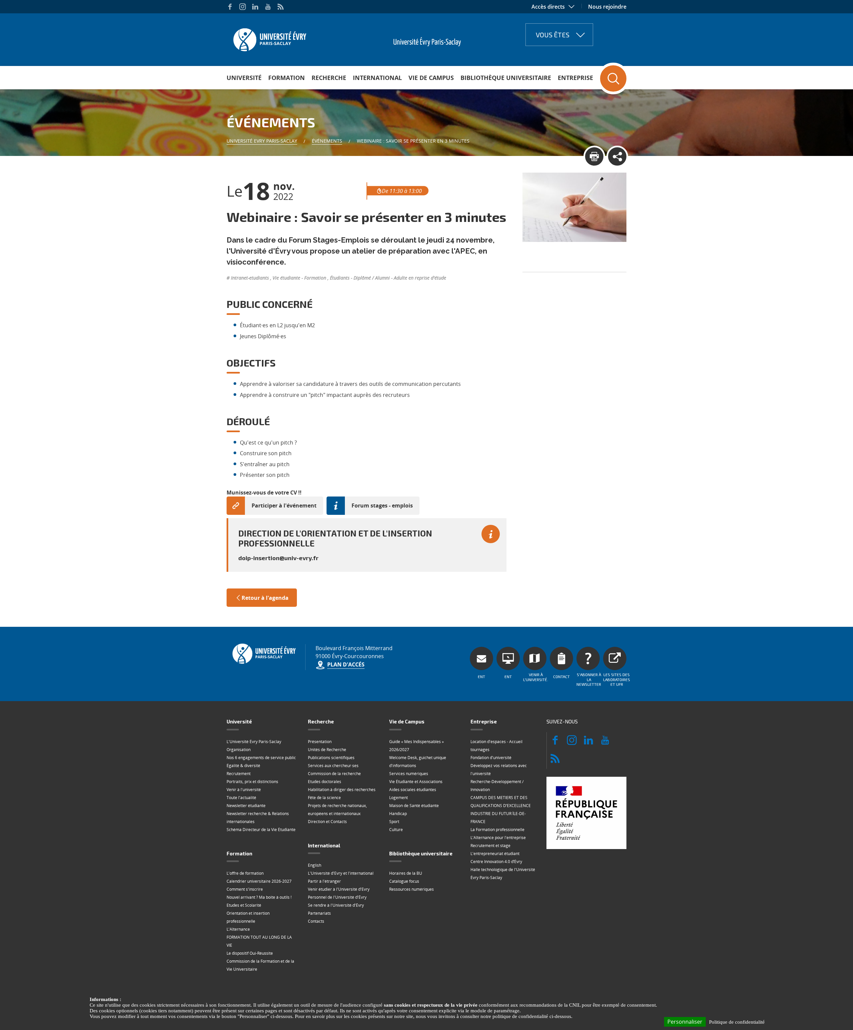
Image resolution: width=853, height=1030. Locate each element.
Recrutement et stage (490, 845)
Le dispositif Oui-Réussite (250, 953)
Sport (394, 821)
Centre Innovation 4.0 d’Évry (496, 861)
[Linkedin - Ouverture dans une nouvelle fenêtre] (255, 6)
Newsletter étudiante (246, 805)
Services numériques (408, 773)
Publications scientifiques (331, 757)
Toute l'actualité (241, 797)
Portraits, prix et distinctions (252, 781)
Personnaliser (684, 1021)
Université (244, 78)
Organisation (239, 749)
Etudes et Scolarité (244, 905)
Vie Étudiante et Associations (415, 781)
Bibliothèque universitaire (505, 78)
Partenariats (319, 913)
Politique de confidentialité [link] (737, 1022)
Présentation (320, 741)
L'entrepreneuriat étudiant (494, 853)
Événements (327, 141)
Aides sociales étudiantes (412, 789)
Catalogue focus (404, 881)
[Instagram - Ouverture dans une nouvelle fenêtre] (242, 6)
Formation (286, 78)
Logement (398, 797)
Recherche (329, 78)
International (377, 78)
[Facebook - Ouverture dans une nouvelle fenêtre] (230, 6)
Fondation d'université (490, 757)
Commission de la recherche (334, 773)
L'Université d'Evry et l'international (341, 873)
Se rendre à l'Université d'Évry (336, 905)
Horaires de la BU (405, 873)
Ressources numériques (411, 889)
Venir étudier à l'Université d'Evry (339, 889)
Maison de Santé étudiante (414, 805)
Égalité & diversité (243, 765)
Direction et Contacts (327, 821)
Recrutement (239, 773)
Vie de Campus (431, 78)
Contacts (316, 921)
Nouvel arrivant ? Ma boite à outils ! (259, 897)
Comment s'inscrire (245, 889)
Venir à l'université (244, 789)
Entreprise (575, 78)
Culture (396, 829)
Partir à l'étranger (324, 881)
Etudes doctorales (324, 781)
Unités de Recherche (327, 749)
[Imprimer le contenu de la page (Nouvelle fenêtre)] (594, 156)
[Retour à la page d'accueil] (269, 37)
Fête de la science (324, 797)
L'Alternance (238, 929)
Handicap (398, 813)
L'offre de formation (245, 873)
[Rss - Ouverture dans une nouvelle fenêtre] (280, 6)
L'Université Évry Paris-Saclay (254, 741)
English (314, 865)
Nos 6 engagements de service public (261, 757)
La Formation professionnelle (497, 829)
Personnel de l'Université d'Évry (337, 897)
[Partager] (617, 156)
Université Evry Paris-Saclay (262, 141)
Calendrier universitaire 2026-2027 (259, 881)
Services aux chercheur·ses (333, 765)
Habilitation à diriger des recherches (342, 789)
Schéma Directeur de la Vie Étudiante (261, 829)
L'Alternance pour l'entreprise (498, 837)
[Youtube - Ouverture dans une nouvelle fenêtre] (268, 6)
